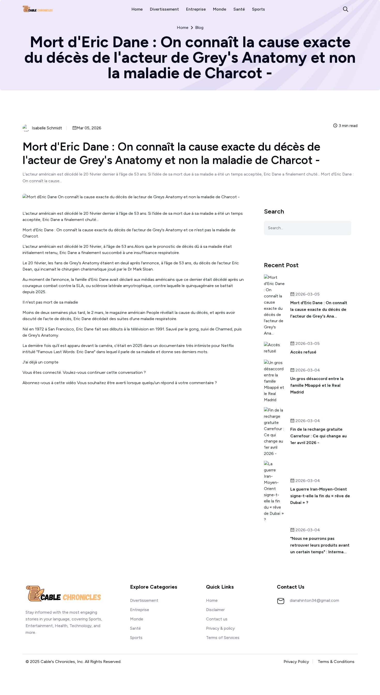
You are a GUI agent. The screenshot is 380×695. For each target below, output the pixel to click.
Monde (219, 9)
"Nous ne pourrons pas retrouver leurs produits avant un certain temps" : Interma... (319, 545)
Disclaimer (215, 609)
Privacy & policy (220, 628)
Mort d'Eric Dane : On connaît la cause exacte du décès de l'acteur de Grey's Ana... (318, 309)
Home (137, 9)
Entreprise (196, 9)
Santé (239, 9)
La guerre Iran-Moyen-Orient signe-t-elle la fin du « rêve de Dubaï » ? (320, 496)
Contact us (216, 619)
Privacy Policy (296, 661)
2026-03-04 (307, 370)
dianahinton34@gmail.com (314, 600)
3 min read (348, 126)
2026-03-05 (307, 294)
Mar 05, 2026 (89, 128)
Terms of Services (222, 637)
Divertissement (164, 9)
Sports (258, 9)
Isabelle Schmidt (47, 128)
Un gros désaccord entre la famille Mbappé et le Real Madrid (317, 385)
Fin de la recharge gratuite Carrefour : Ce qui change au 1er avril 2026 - (318, 436)
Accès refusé (303, 352)
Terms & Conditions (336, 661)
